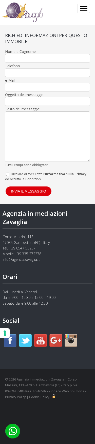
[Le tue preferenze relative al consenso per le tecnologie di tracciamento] (5, 333)
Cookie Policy (39, 397)
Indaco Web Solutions (67, 391)
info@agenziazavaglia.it (21, 259)
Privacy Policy (15, 397)
